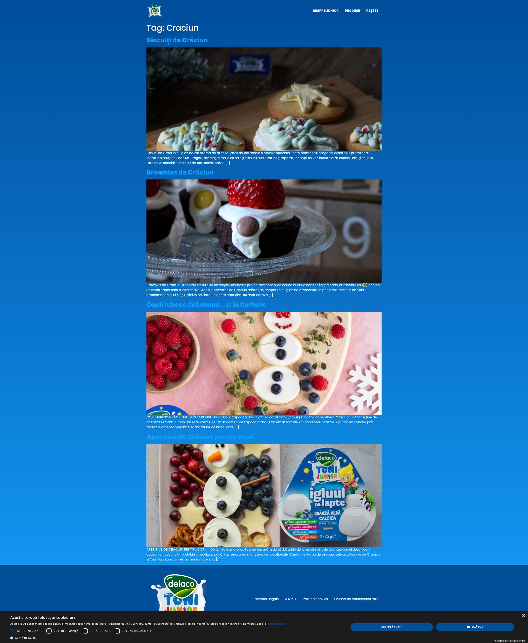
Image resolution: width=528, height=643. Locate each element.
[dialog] (264, 627)
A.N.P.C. (291, 599)
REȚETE (372, 11)
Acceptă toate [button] (391, 627)
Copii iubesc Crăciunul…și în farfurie (206, 304)
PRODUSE (352, 11)
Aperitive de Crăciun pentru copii (200, 437)
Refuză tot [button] (475, 627)
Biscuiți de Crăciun (177, 40)
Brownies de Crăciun (180, 172)
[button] (148, 638)
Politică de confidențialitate (356, 599)
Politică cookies (315, 599)
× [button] (523, 615)
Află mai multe (277, 623)
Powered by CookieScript (509, 641)
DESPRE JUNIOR (326, 11)
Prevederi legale (265, 599)
